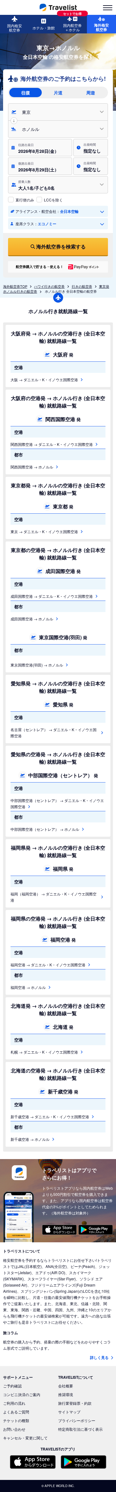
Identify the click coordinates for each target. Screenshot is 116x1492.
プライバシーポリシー (76, 1420)
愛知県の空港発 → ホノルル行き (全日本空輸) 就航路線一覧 (58, 758)
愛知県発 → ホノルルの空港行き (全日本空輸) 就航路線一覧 (58, 687)
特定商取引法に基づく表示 (80, 1429)
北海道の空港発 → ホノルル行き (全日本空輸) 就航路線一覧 (58, 1074)
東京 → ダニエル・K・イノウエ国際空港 (44, 531)
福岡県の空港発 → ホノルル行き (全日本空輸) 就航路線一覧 (58, 922)
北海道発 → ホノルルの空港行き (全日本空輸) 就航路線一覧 (58, 1009)
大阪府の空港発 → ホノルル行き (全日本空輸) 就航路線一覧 (58, 402)
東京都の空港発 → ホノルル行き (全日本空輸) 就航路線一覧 (58, 553)
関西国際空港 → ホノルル (32, 466)
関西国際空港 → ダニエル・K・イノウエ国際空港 (52, 444)
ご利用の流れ (14, 1403)
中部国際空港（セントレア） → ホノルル (45, 829)
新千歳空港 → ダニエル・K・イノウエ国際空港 (50, 1116)
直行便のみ (24, 199)
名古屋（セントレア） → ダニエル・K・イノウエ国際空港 (54, 732)
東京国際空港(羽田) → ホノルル (37, 664)
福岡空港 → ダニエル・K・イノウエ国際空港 (48, 964)
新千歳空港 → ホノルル (30, 1139)
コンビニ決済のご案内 (21, 1394)
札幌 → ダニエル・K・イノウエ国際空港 (44, 1051)
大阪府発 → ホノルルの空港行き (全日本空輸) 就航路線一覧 (58, 337)
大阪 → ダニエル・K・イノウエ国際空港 (44, 379)
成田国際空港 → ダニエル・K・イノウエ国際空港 (52, 596)
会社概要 (65, 1385)
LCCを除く (53, 199)
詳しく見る (100, 1357)
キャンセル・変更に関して (25, 1437)
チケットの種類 (16, 1420)
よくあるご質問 (16, 1411)
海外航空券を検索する (61, 246)
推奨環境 (65, 1394)
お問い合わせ (14, 1429)
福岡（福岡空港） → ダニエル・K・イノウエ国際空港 (54, 897)
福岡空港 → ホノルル (28, 987)
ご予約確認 (12, 1385)
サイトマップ (69, 1411)
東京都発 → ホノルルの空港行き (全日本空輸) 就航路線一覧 (58, 489)
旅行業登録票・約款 (75, 1403)
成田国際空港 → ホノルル (32, 618)
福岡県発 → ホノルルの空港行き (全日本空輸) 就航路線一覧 (58, 851)
